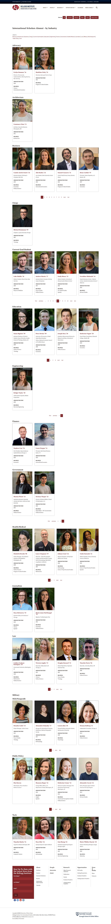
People (52, 7)
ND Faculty (80, 870)
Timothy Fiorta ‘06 (86, 663)
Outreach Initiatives (41, 875)
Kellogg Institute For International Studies (22, 915)
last (68, 197)
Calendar (80, 7)
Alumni (52, 873)
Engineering (53, 36)
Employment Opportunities (39, 882)
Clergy (31, 36)
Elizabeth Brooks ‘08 (20, 554)
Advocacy (14, 36)
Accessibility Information (18, 918)
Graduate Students (68, 879)
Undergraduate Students (67, 883)
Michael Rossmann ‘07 (21, 230)
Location (70, 17)
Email (15, 888)
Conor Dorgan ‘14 (41, 448)
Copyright (14, 913)
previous (41, 301)
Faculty (65, 877)
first (36, 301)
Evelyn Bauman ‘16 (20, 72)
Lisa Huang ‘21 (62, 842)
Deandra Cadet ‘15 (20, 726)
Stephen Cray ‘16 (19, 448)
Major (82, 17)
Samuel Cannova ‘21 (64, 173)
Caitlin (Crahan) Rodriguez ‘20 (19, 663)
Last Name (17, 882)
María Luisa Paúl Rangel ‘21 (44, 613)
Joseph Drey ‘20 (63, 333)
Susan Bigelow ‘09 (19, 333)
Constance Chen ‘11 (20, 124)
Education (46, 36)
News (93, 873)
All (64, 17)
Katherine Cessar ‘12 (64, 783)
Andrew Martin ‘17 (42, 276)
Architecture (21, 36)
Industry (76, 17)
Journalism (77, 36)
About (45, 7)
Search (97, 8)
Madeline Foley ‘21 (42, 72)
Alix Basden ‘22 (41, 173)
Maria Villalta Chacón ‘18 (88, 842)
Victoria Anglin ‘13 (42, 663)
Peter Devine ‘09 (41, 333)
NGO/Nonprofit (91, 36)
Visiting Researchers (82, 873)
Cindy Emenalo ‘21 (86, 554)
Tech (20, 38)
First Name (17, 876)
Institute (38, 870)
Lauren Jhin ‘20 (63, 726)
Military (85, 36)
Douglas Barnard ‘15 (64, 663)
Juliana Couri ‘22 (63, 554)
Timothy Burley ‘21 (20, 842)
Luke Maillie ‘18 (19, 276)
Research (60, 7)
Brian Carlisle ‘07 (85, 173)
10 (67, 301)
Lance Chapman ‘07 (42, 554)
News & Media (89, 7)
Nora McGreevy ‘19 (20, 613)
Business (26, 36)
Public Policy (16, 38)
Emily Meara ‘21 (63, 276)
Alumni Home (94, 17)
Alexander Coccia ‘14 (87, 783)
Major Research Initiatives (67, 871)
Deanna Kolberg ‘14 (86, 726)
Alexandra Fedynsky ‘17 (43, 726)
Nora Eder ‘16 (40, 842)
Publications (66, 874)
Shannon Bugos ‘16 (42, 783)
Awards (38, 878)
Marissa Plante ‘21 (20, 496)
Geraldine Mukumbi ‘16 (87, 276)
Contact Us (30, 916)
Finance (58, 36)
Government (64, 36)
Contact (38, 873)
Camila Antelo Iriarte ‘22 (22, 173)
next (65, 197)
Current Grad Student (38, 36)
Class (87, 17)
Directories (53, 870)
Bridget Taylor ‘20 (19, 393)
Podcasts (94, 876)
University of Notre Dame (27, 913)
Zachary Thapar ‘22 (42, 496)
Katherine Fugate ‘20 (87, 333)
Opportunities (70, 7)
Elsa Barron (17, 783)
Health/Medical (70, 36)
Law (82, 36)
